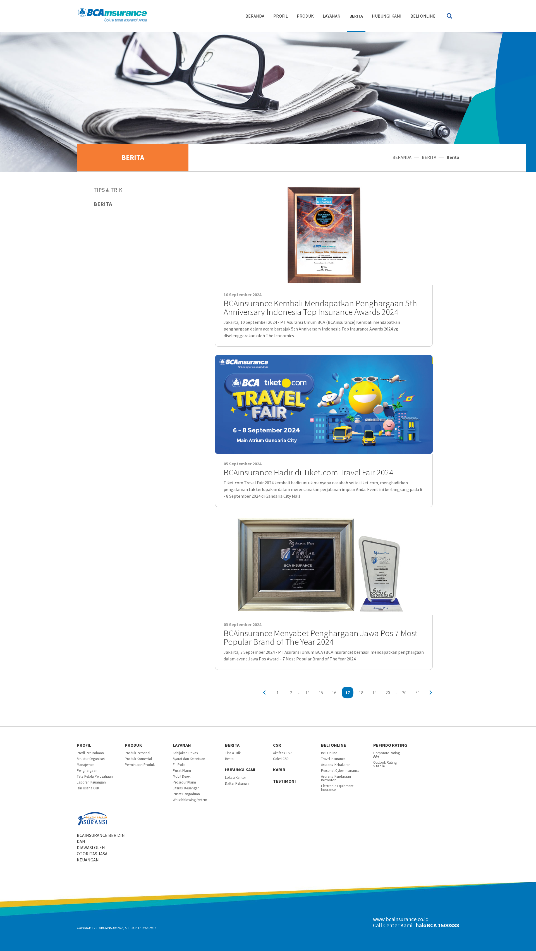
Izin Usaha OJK (88, 788)
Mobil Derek (181, 776)
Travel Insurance (333, 758)
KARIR (279, 769)
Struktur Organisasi (91, 758)
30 (404, 692)
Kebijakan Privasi (185, 753)
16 (334, 692)
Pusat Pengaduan (186, 794)
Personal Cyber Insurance (340, 770)
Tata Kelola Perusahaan (95, 776)
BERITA (356, 16)
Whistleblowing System (190, 799)
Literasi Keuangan (186, 788)
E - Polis (179, 764)
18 (361, 692)
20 (388, 692)
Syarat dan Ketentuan (189, 758)
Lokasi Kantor (235, 777)
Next (430, 692)
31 (417, 692)
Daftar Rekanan (237, 783)
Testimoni (284, 781)
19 (374, 692)
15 (321, 692)
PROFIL (280, 16)
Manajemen (85, 764)
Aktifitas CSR (282, 753)
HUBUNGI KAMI (386, 16)
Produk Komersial (138, 758)
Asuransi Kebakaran (336, 764)
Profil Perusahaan (90, 753)
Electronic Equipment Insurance (337, 788)
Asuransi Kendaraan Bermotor (336, 778)
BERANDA (254, 16)
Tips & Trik (108, 189)
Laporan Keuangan (91, 782)
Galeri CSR (281, 758)
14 (307, 692)
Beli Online (423, 16)
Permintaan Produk (140, 764)
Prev (264, 692)
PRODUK (305, 16)
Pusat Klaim (182, 770)
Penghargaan (87, 770)
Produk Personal (137, 753)
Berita (103, 203)
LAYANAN (332, 16)
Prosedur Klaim (184, 782)
